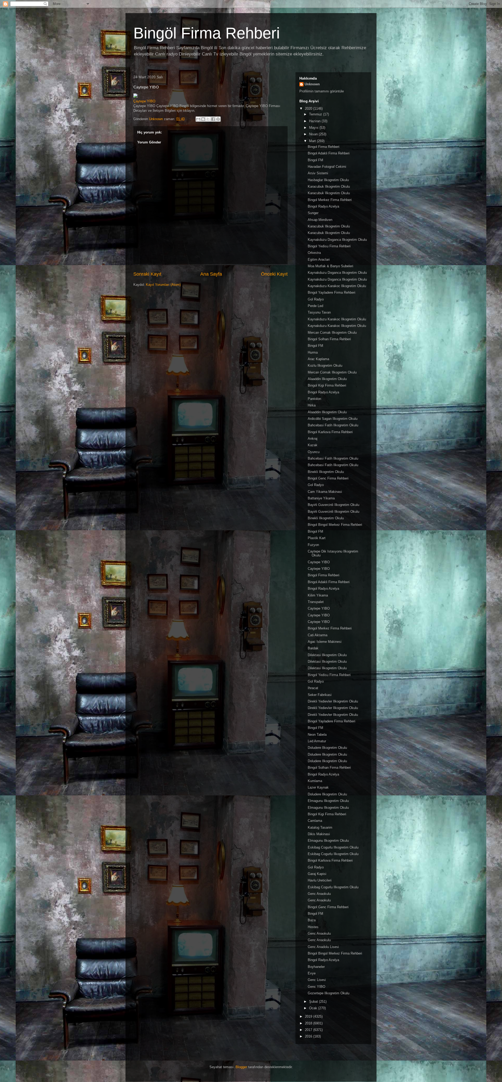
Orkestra (314, 253)
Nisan (314, 134)
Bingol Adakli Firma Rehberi (329, 153)
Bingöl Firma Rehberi (206, 33)
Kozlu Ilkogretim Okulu (325, 365)
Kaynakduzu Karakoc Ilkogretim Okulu (337, 286)
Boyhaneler (316, 967)
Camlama (315, 821)
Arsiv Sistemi (318, 173)
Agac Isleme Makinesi (324, 642)
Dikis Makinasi (319, 834)
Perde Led (315, 306)
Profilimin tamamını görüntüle (321, 91)
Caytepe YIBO (319, 562)
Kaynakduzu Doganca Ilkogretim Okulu (337, 240)
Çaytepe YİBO (144, 101)
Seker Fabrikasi (320, 695)
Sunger (313, 213)
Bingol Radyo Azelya (323, 206)
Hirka (312, 405)
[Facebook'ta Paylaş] (213, 119)
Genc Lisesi (317, 980)
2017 (309, 1030)
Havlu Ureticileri (320, 880)
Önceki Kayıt (274, 274)
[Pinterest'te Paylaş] (218, 119)
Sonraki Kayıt (147, 274)
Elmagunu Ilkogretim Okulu (328, 801)
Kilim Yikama (318, 595)
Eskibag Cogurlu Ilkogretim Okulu (333, 847)
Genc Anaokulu (319, 894)
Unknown (312, 84)
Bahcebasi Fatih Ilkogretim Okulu (333, 425)
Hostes (313, 927)
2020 (309, 108)
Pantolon (314, 399)
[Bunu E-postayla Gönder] (198, 119)
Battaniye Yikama (321, 498)
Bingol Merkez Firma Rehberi (330, 200)
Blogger (241, 1067)
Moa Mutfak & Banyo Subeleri (330, 266)
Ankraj (312, 438)
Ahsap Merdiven (320, 220)
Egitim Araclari (319, 259)
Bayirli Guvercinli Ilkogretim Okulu (333, 505)
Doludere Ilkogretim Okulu (327, 748)
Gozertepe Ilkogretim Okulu (328, 993)
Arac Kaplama (318, 359)
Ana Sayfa (211, 274)
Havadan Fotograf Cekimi (327, 167)
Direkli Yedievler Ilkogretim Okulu (333, 701)
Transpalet (316, 602)
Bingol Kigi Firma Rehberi (327, 385)
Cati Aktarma (317, 635)
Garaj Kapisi (317, 874)
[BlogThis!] (203, 119)
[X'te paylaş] (208, 119)
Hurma (313, 352)
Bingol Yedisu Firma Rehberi (329, 246)
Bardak (313, 648)
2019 (309, 1016)
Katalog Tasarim (320, 827)
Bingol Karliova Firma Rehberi (330, 432)
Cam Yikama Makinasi (325, 492)
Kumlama (315, 781)
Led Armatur (317, 741)
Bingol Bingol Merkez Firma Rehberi (335, 525)
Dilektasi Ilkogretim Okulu (327, 655)
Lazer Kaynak (318, 787)
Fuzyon (313, 545)
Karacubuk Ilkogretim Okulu (329, 186)
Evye (312, 973)
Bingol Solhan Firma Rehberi (329, 339)
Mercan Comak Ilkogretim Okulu (332, 332)
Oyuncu (314, 452)
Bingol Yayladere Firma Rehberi (331, 292)
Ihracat (313, 688)
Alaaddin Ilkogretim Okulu (327, 379)
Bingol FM (315, 160)
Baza (312, 920)
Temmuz (316, 114)
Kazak (312, 445)
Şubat (314, 1001)
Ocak (313, 1008)
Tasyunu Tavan (319, 312)
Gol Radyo (316, 299)
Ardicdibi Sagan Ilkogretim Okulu (332, 419)
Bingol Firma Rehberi (323, 147)
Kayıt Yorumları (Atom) (163, 285)
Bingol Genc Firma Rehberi (328, 478)
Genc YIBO (316, 987)
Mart (313, 141)
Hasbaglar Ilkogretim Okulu (328, 180)
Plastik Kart (317, 538)
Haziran (315, 121)
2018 (309, 1023)
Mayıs (314, 128)
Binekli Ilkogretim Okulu (326, 472)
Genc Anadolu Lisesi (323, 947)
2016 (309, 1036)
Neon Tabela (317, 735)
